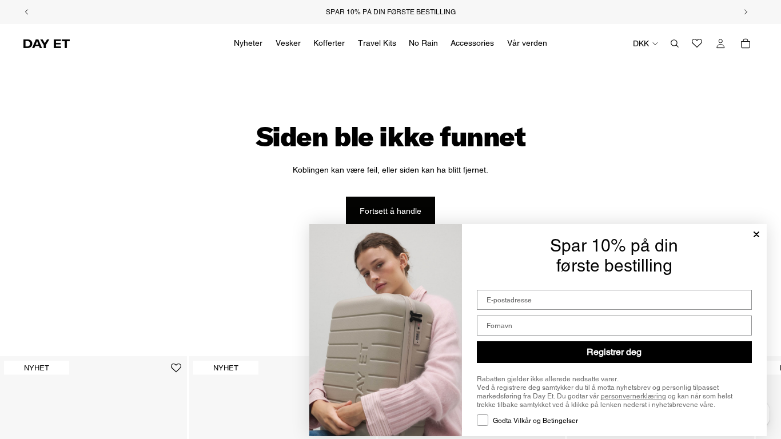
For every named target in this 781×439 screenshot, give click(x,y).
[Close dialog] (756, 234)
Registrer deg (614, 351)
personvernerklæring (633, 396)
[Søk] (674, 43)
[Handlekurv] (745, 43)
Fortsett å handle (390, 210)
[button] (176, 372)
